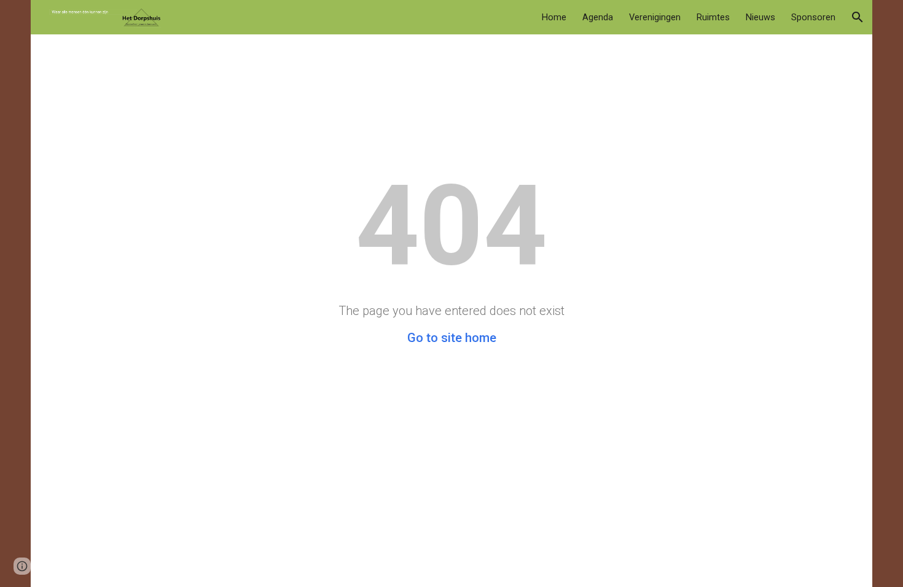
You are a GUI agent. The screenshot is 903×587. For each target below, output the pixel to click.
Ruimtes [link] (713, 17)
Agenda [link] (597, 17)
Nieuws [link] (760, 17)
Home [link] (554, 17)
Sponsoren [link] (813, 17)
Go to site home (451, 337)
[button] (857, 17)
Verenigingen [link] (655, 17)
